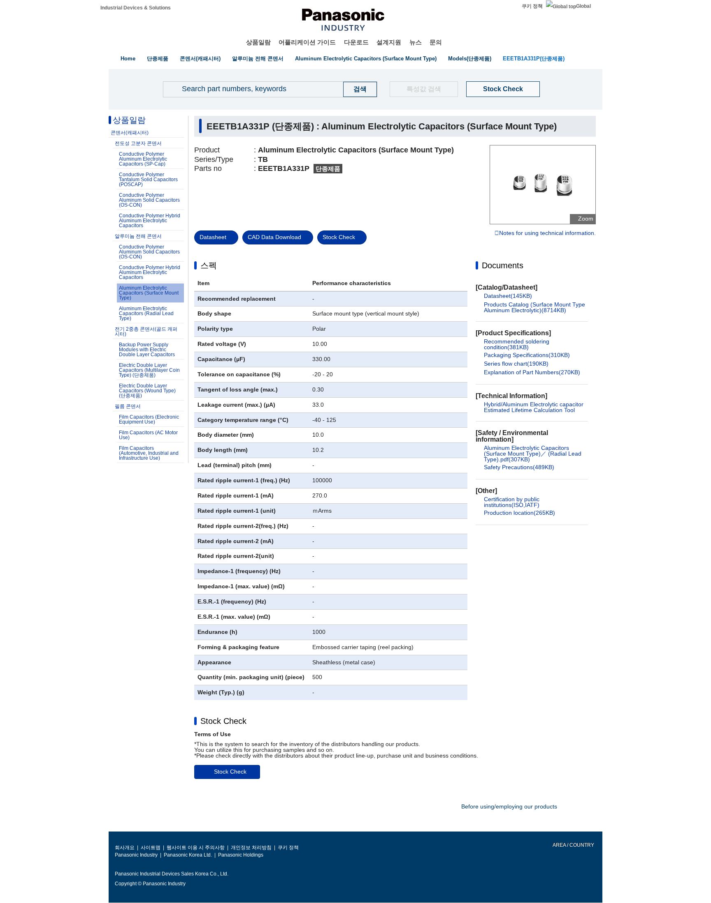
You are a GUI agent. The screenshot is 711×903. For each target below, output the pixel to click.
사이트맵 (150, 847)
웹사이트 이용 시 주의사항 (196, 847)
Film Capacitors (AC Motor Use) (148, 435)
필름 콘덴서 (128, 406)
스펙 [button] (208, 265)
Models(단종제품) (469, 58)
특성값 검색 (424, 88)
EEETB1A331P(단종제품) (534, 58)
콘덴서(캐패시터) (200, 58)
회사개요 (125, 847)
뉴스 (415, 42)
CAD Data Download (274, 237)
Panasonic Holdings (240, 855)
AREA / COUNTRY (573, 845)
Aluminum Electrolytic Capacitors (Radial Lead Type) (146, 313)
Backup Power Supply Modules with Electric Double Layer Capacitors (147, 349)
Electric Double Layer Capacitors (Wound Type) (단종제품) (147, 391)
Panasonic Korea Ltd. (188, 855)
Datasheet (213, 237)
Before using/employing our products (509, 806)
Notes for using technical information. (547, 233)
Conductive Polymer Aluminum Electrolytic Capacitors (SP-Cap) (143, 159)
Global (583, 6)
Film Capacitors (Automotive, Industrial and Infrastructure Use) (149, 453)
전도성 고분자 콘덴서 (138, 143)
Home (128, 58)
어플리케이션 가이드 (307, 42)
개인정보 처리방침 (251, 847)
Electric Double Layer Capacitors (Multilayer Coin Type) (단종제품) (149, 370)
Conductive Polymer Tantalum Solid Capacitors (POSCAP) (148, 179)
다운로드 (356, 42)
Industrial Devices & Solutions (135, 8)
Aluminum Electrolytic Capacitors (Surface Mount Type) (366, 58)
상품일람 (258, 42)
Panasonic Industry (136, 855)
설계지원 (388, 42)
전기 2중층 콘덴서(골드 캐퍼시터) (146, 331)
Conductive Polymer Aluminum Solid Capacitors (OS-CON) (149, 200)
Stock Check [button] (223, 721)
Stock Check (503, 88)
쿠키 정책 (532, 6)
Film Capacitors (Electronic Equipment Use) (149, 419)
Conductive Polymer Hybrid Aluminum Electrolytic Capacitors (149, 220)
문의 (436, 42)
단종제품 (157, 58)
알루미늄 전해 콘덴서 (257, 58)
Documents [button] (502, 265)
